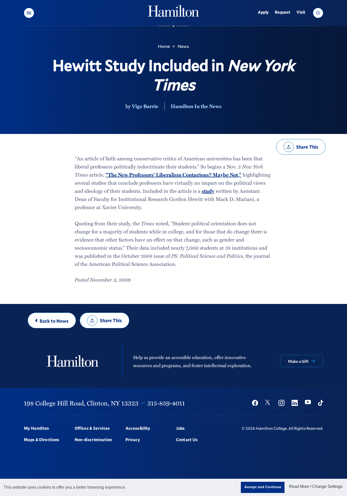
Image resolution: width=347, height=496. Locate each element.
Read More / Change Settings (315, 486)
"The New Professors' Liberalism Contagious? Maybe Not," (173, 174)
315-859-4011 (166, 403)
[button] (29, 13)
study (208, 191)
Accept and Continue (262, 487)
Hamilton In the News (196, 106)
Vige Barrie (145, 106)
